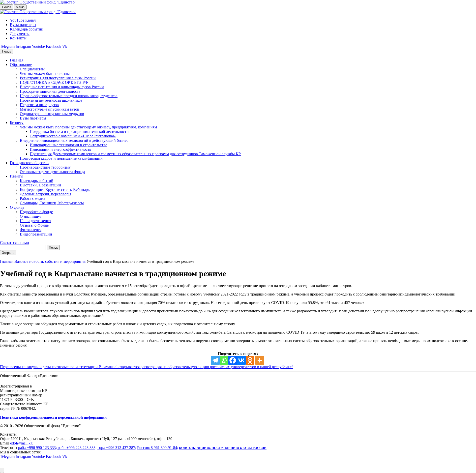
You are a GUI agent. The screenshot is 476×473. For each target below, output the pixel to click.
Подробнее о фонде (36, 212)
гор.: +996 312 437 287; (116, 447)
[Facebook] (232, 360)
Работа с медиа (32, 198)
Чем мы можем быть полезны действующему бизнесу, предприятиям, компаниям (88, 127)
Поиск (6, 7)
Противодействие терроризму (45, 167)
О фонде (17, 207)
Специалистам (32, 69)
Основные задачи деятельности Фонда (52, 172)
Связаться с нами (14, 242)
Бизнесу (17, 122)
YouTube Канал (23, 20)
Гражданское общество (29, 163)
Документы (20, 33)
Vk (64, 46)
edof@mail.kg (21, 443)
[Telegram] (215, 360)
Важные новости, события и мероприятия (50, 261)
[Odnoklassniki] (250, 360)
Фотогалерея (30, 230)
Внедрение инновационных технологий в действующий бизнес (74, 140)
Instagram (23, 46)
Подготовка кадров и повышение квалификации (61, 158)
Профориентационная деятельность (50, 91)
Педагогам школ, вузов (39, 105)
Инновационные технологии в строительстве (68, 145)
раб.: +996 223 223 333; (77, 447)
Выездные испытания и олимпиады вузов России (62, 87)
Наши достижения (35, 221)
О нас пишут (31, 216)
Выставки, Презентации (40, 185)
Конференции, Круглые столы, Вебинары (55, 189)
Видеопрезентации (36, 234)
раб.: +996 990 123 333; (38, 447)
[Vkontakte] (241, 360)
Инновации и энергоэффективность (60, 149)
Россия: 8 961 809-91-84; (157, 447)
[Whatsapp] (224, 360)
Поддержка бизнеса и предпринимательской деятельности (79, 131)
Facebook (53, 46)
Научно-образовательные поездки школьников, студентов (69, 96)
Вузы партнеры (23, 25)
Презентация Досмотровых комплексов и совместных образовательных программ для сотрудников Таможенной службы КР (135, 154)
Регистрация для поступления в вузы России (58, 78)
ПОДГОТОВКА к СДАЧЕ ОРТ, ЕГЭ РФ (54, 82)
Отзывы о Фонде (34, 225)
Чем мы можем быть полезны (45, 73)
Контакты (18, 38)
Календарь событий (26, 29)
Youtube (38, 46)
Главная (16, 60)
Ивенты (16, 176)
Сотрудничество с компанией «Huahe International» (73, 136)
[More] (259, 360)
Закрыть (8, 253)
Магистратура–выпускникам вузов (49, 109)
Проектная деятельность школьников (51, 100)
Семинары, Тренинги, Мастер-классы (52, 203)
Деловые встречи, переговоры (45, 194)
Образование (21, 64)
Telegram (7, 46)
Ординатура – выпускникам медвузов (52, 114)
